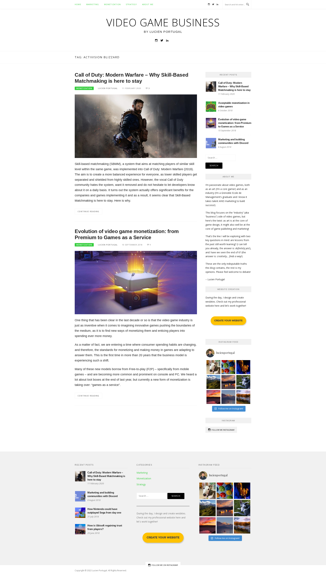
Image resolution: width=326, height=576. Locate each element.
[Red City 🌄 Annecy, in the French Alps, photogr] (213, 397)
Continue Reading (88, 211)
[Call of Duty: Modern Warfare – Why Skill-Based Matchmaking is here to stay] (136, 126)
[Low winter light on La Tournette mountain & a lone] (228, 397)
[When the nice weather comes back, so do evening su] (228, 382)
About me (147, 4)
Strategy (131, 4)
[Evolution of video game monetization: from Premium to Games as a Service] (136, 282)
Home (78, 4)
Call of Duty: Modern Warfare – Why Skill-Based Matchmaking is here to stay (234, 86)
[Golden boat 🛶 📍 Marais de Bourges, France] (243, 397)
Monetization (112, 4)
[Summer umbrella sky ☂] (228, 367)
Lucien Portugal (108, 88)
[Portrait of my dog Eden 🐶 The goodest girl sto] (243, 382)
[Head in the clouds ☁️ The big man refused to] (213, 382)
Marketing (92, 4)
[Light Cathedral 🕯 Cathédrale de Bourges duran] (243, 367)
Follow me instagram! (223, 430)
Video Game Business (163, 22)
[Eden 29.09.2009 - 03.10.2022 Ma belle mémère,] (213, 367)
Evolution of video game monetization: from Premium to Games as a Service (234, 123)
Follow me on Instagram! (165, 565)
